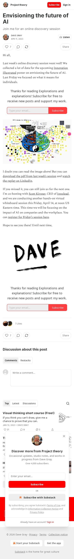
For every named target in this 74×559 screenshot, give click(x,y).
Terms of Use (53, 505)
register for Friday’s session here (28, 217)
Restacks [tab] (25, 360)
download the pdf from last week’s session (29, 176)
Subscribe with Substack (39, 497)
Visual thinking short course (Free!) (29, 413)
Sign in (67, 4)
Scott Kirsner (37, 194)
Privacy (33, 534)
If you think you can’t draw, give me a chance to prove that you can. (25, 419)
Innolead (63, 194)
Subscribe (54, 4)
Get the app (54, 543)
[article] (37, 421)
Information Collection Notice (43, 508)
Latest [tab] (15, 403)
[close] (64, 436)
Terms (42, 534)
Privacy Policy (37, 512)
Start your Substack (28, 543)
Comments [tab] (11, 360)
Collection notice (58, 534)
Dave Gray (16, 35)
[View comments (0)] (18, 46)
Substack (20, 551)
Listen (66, 37)
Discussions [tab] (29, 403)
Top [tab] (7, 403)
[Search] (67, 403)
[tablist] (18, 360)
